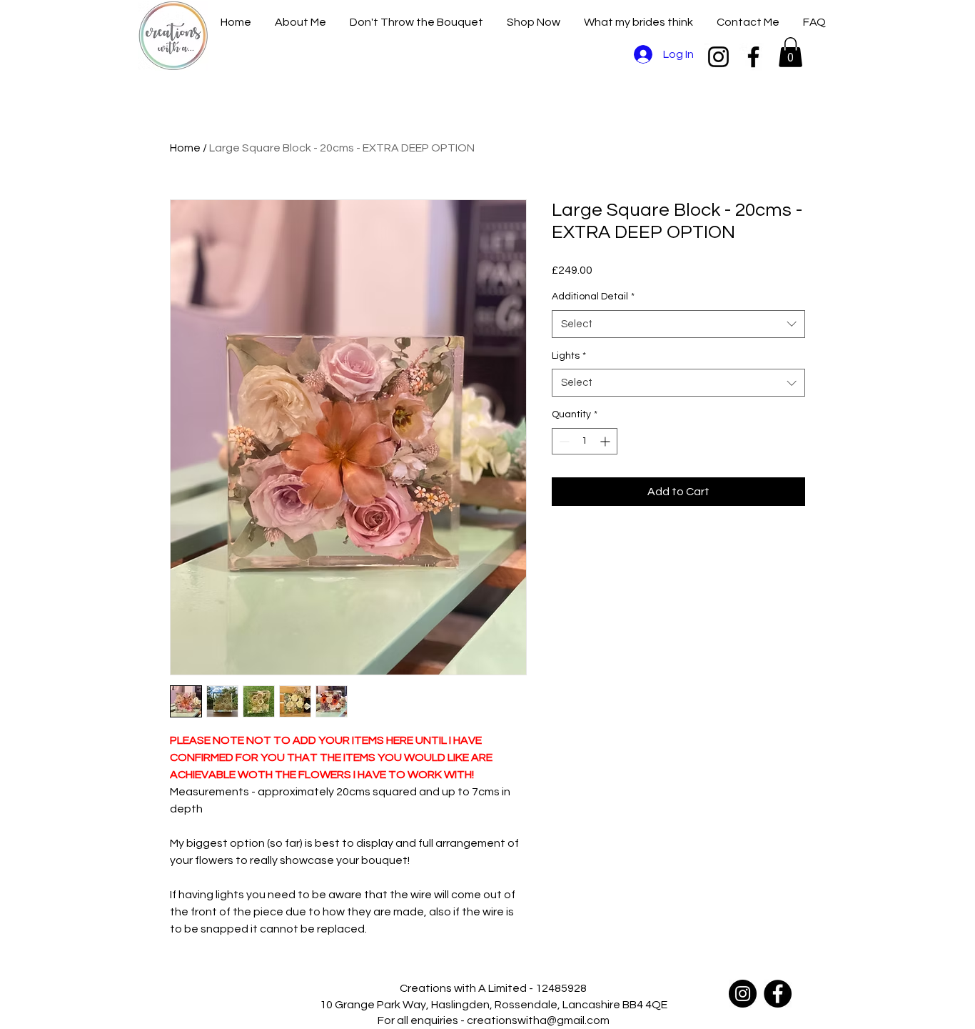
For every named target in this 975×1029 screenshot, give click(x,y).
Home (185, 148)
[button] (790, 52)
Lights (569, 356)
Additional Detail (593, 297)
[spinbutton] (584, 441)
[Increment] (606, 441)
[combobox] (678, 324)
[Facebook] (753, 57)
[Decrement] (563, 441)
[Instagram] (718, 57)
